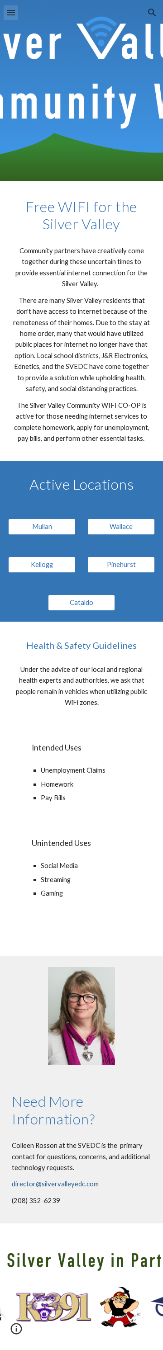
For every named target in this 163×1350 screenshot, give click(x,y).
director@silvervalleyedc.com (55, 1184)
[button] (11, 12)
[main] (81, 215)
